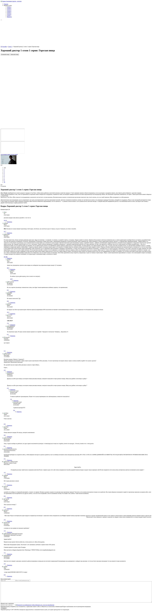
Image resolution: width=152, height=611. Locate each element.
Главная (6, 4)
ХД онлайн (4, 46)
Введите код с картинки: (7, 603)
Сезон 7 (9, 15)
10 (4, 182)
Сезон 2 (9, 8)
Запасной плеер (14, 54)
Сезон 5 (9, 12)
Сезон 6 (9, 14)
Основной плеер (5, 54)
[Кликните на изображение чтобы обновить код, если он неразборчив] (35, 605)
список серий (14, 154)
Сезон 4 (9, 11)
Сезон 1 (9, 7)
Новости (9, 17)
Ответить (9, 222)
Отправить (3, 608)
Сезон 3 (9, 9)
